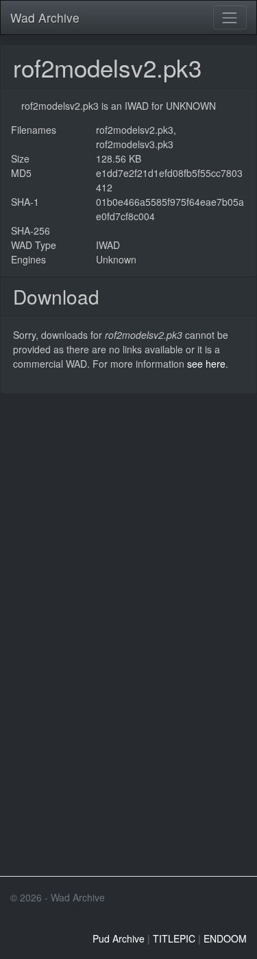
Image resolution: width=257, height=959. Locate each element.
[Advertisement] (128, 522)
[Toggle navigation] (230, 17)
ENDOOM (225, 938)
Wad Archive (44, 17)
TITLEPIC (174, 938)
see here (206, 363)
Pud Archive (119, 938)
